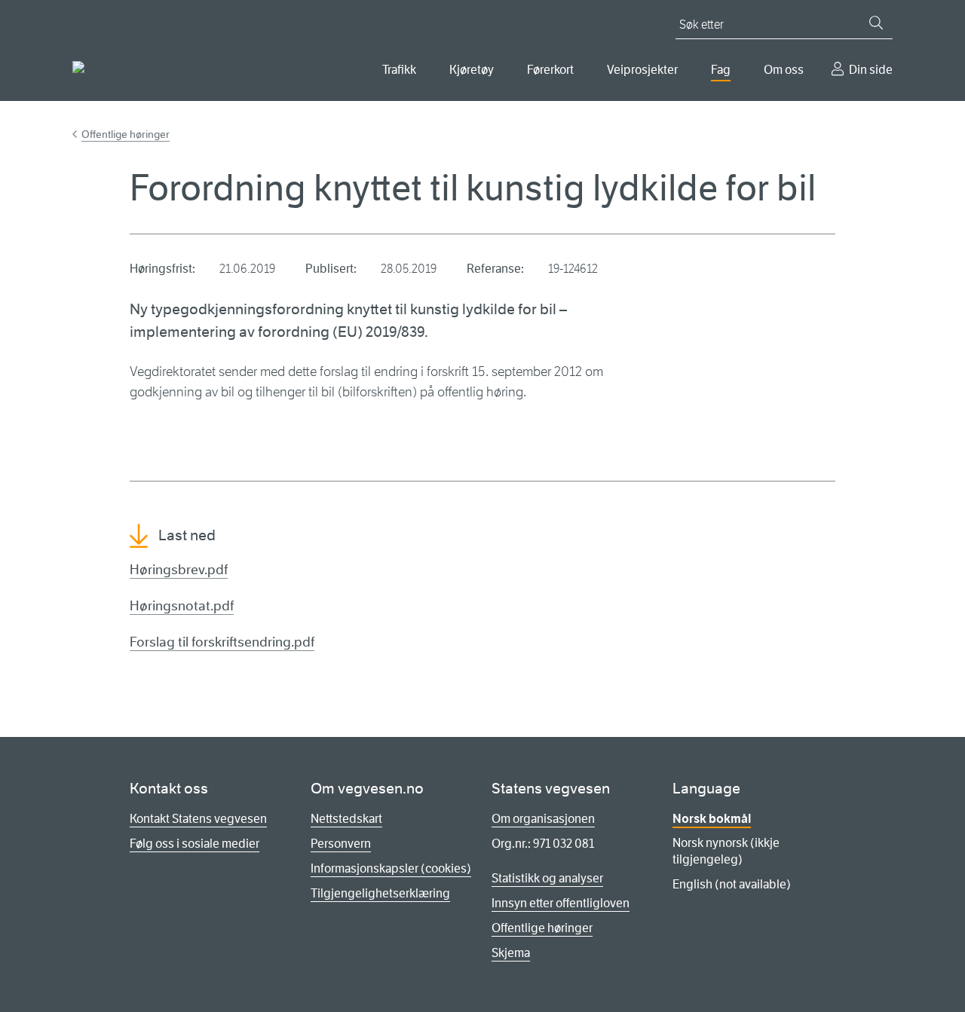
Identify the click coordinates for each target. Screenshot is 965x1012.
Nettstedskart (346, 819)
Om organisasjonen (543, 819)
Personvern (341, 843)
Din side (871, 70)
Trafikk (399, 70)
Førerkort (550, 70)
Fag (721, 70)
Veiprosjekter (642, 70)
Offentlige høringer (125, 134)
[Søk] (876, 22)
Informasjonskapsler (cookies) (391, 868)
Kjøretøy (471, 70)
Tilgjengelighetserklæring (380, 893)
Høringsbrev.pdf (179, 569)
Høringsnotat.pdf (182, 606)
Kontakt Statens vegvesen (198, 819)
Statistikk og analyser (547, 878)
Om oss (784, 70)
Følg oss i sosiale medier (194, 843)
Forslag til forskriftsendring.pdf (222, 642)
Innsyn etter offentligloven (561, 903)
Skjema (511, 953)
